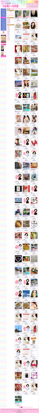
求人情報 (3, 28)
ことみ (8, 29)
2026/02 (8, 23)
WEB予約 (3, 25)
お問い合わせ (34, 409)
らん (7, 35)
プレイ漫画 (3, 24)
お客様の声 (26, 409)
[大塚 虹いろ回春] (19, 4)
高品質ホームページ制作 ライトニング (19, 412)
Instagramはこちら (3, 33)
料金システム (3, 10)
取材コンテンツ (21, 409)
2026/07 (8, 19)
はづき (8, 33)
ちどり (8, 38)
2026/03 (8, 22)
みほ (7, 26)
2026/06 (8, 20)
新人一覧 (3, 13)
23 (7, 15)
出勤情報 (3, 14)
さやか (8, 32)
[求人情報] (3, 43)
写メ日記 (3, 17)
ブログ (18, 409)
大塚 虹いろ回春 (19, 411)
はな (7, 30)
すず (7, 27)
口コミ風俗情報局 (3, 56)
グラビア (3, 21)
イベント (14, 409)
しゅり (8, 39)
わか (7, 36)
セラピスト (7, 409)
